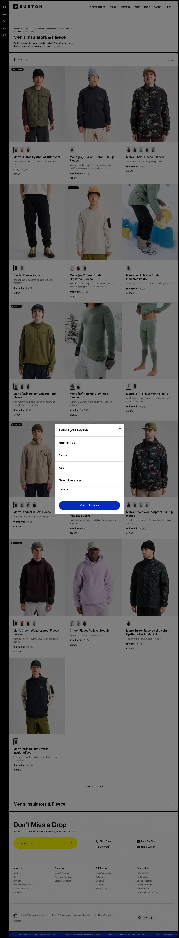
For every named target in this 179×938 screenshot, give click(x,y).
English (64, 489)
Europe (63, 455)
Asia (61, 468)
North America (67, 443)
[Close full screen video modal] (120, 428)
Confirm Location (89, 505)
